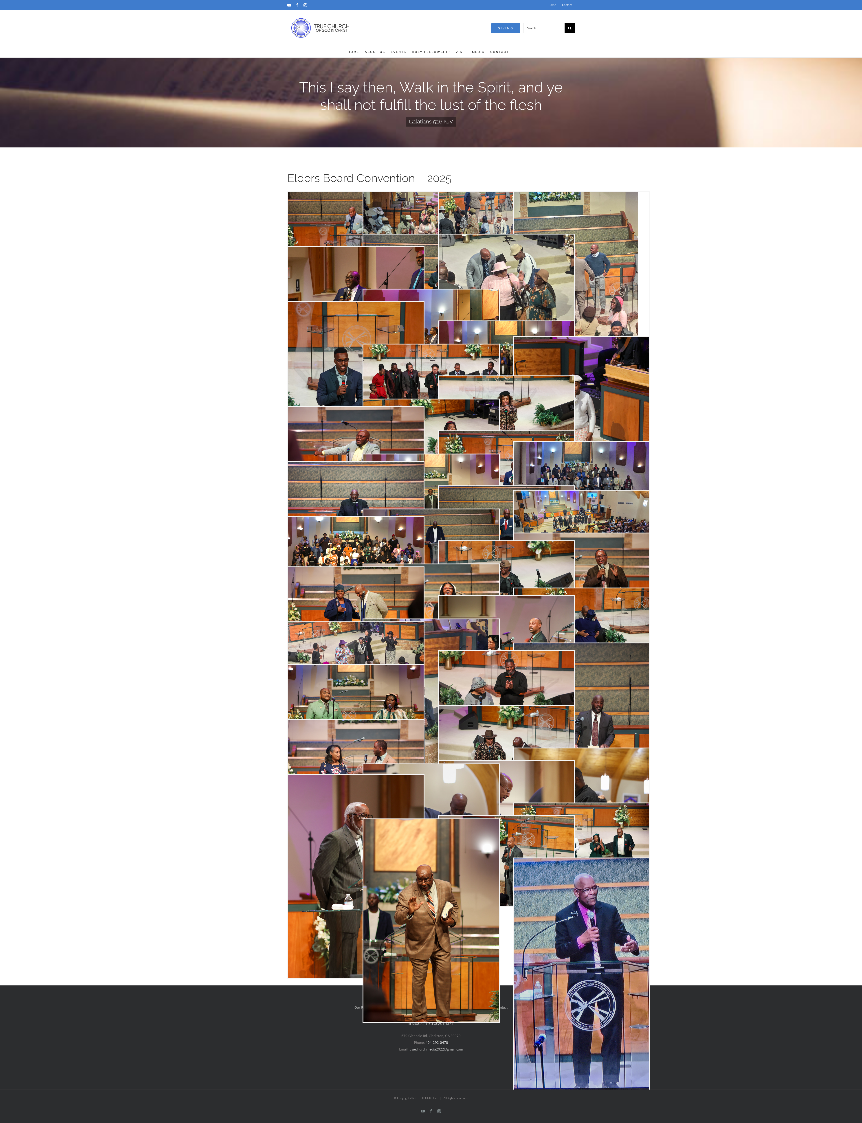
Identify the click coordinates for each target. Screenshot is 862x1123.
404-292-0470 (437, 1042)
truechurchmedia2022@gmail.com (436, 1049)
